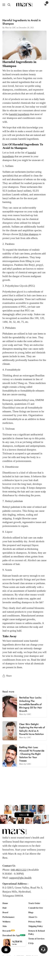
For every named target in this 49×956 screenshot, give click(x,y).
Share (9, 675)
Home (5, 903)
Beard (5, 912)
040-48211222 (19, 869)
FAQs (31, 943)
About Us (32, 917)
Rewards (6, 931)
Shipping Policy (35, 926)
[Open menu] (2, 4)
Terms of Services (36, 938)
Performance (8, 917)
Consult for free (35, 908)
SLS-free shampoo (28, 234)
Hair (4, 908)
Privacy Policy (35, 921)
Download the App (11, 935)
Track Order (34, 903)
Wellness (6, 921)
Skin (4, 926)
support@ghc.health (20, 877)
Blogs (30, 912)
